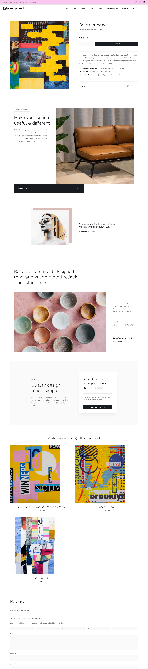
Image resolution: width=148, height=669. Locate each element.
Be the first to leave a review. (90, 30)
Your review (15, 633)
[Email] (136, 86)
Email (13, 664)
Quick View (42, 475)
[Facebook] (124, 86)
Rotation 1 (41, 578)
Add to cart (116, 44)
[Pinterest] (132, 86)
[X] (128, 86)
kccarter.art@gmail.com (30, 2)
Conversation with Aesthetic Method (41, 507)
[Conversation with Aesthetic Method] (35, 474)
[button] (139, 9)
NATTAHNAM (106, 507)
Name (13, 654)
